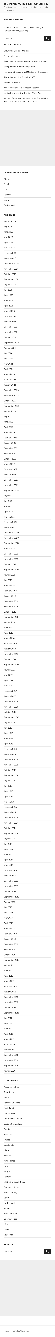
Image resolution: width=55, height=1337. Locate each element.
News (6, 1166)
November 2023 (11, 395)
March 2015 (9, 802)
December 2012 (11, 944)
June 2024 (8, 358)
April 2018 (8, 633)
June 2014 (8, 849)
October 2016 (10, 712)
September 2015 (11, 775)
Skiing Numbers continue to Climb (19, 67)
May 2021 (8, 506)
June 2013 (8, 912)
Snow (6, 200)
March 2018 (9, 638)
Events (7, 1129)
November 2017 (11, 654)
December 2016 (11, 701)
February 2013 (10, 934)
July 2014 (8, 844)
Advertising (9, 1092)
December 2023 (11, 390)
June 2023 (8, 422)
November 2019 (11, 559)
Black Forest (9, 1113)
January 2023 (10, 443)
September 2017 (11, 664)
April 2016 (8, 744)
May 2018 (8, 627)
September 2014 (11, 833)
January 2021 (10, 527)
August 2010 (9, 1071)
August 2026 (10, 221)
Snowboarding (10, 1192)
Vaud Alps (8, 1235)
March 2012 (9, 981)
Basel (6, 184)
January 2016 (10, 754)
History (7, 1150)
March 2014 (9, 865)
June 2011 (8, 1023)
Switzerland (9, 205)
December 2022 (11, 448)
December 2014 (11, 817)
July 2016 (8, 728)
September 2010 (11, 1065)
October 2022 (10, 459)
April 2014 (8, 860)
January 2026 (10, 258)
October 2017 (10, 659)
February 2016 (10, 749)
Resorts (7, 195)
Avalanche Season (12, 82)
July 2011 (8, 1018)
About (6, 179)
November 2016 (11, 707)
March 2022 (9, 464)
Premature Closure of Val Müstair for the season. (26, 72)
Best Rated (9, 1108)
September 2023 (11, 406)
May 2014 (8, 854)
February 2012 (10, 986)
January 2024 (10, 385)
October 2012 (10, 955)
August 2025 (10, 285)
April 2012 (8, 976)
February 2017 (10, 691)
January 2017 (10, 696)
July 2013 (8, 907)
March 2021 (9, 517)
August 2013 (9, 902)
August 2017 (9, 670)
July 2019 (8, 580)
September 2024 (11, 343)
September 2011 (11, 1013)
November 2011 (11, 1002)
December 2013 (11, 881)
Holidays (8, 1155)
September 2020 (11, 543)
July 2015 (8, 786)
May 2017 (8, 675)
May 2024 (8, 364)
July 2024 (8, 353)
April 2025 (8, 306)
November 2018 (11, 606)
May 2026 (8, 237)
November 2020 (11, 538)
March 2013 (9, 928)
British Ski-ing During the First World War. (22, 93)
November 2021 (11, 485)
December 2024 (11, 327)
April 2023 (8, 427)
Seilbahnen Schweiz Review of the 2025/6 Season (26, 61)
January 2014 (10, 876)
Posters (7, 1177)
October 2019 (10, 564)
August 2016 (9, 722)
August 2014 (9, 839)
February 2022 (10, 469)
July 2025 (8, 290)
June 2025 (8, 295)
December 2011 (11, 997)
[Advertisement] (27, 138)
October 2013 (10, 891)
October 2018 (10, 612)
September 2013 (11, 897)
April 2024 (8, 369)
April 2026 (8, 242)
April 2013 (8, 923)
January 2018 (10, 649)
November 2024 (11, 332)
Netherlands (9, 1161)
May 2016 (8, 738)
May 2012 (8, 970)
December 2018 (11, 601)
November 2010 (11, 1060)
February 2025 (10, 316)
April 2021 (8, 511)
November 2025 (11, 269)
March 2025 (9, 311)
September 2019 (11, 569)
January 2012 (10, 992)
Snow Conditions (11, 1187)
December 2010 (11, 1055)
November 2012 (11, 949)
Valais (6, 1229)
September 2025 (11, 279)
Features (8, 1134)
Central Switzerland (13, 1119)
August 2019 (9, 575)
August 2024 (10, 348)
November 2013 (11, 886)
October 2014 (10, 828)
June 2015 (8, 791)
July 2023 (8, 417)
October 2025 (10, 274)
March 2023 (9, 432)
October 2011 (10, 1007)
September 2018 (11, 617)
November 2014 (11, 823)
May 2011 (8, 1029)
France (7, 1140)
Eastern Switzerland (13, 1124)
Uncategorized (10, 1219)
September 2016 (11, 717)
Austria (7, 1097)
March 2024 (9, 374)
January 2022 (10, 474)
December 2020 (11, 533)
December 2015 (11, 759)
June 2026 (8, 232)
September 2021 (11, 490)
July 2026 (8, 227)
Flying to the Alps (12, 56)
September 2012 (11, 960)
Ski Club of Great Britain (14, 1182)
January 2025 (10, 322)
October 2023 (10, 401)
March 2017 (9, 686)
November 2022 (11, 453)
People (7, 1171)
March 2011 (9, 1039)
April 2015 (8, 796)
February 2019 (10, 591)
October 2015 (10, 770)
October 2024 (10, 337)
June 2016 (8, 733)
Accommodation (11, 1087)
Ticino (6, 1208)
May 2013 (8, 918)
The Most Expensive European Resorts (21, 88)
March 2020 (9, 548)
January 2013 (10, 939)
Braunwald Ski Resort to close (17, 51)
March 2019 (9, 585)
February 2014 (10, 870)
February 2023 (10, 438)
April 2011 (8, 1034)
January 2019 (10, 596)
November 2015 (11, 765)
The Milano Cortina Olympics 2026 (19, 77)
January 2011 (9, 1050)
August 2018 (9, 622)
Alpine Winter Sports (26, 4)
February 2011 (10, 1044)
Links (6, 189)
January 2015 (10, 812)
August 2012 (9, 965)
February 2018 (10, 643)
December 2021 (11, 480)
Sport (6, 1198)
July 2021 (8, 501)
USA (6, 1224)
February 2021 (10, 522)
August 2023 (10, 411)
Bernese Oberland (12, 1103)
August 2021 (9, 496)
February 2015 (10, 807)
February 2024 (10, 379)
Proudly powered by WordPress (17, 1331)
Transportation (10, 1213)
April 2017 (8, 680)
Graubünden (9, 1145)
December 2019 (11, 554)
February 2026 (10, 253)
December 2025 (11, 263)
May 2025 (8, 300)
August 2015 (9, 781)
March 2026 (9, 248)
